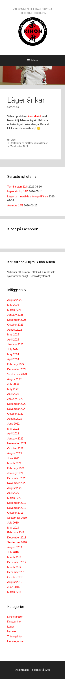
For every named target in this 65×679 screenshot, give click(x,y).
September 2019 (17, 517)
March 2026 (14, 309)
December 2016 (16, 572)
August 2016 (14, 581)
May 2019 (13, 527)
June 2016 (13, 586)
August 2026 (14, 299)
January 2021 (15, 473)
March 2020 (14, 497)
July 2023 (13, 383)
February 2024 (15, 364)
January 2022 (15, 438)
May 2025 (13, 334)
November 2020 (16, 482)
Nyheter (12, 631)
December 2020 (16, 478)
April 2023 (13, 393)
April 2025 (13, 339)
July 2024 (13, 349)
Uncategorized (15, 641)
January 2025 (15, 344)
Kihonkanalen (15, 616)
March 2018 (14, 557)
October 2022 (15, 413)
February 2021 (15, 468)
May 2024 (13, 354)
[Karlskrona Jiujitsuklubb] (32, 31)
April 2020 (13, 492)
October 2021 (15, 448)
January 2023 (15, 398)
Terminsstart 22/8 (17, 186)
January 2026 (15, 314)
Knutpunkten (14, 621)
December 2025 (16, 319)
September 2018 (17, 542)
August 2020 (14, 487)
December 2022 (16, 403)
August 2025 (14, 329)
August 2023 (14, 379)
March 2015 (14, 591)
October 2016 (15, 577)
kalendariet (34, 116)
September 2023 (17, 374)
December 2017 (16, 562)
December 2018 (16, 537)
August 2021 (14, 453)
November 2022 (16, 408)
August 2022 (14, 418)
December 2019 (16, 502)
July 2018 (13, 552)
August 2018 (14, 547)
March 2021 (14, 463)
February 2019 (15, 532)
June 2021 (13, 458)
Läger (13, 140)
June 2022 (13, 423)
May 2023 (13, 389)
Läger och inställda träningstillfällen (27, 196)
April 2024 (13, 359)
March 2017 (14, 567)
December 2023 (16, 369)
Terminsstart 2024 (19, 146)
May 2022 (13, 428)
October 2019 (15, 512)
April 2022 (13, 433)
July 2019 (13, 522)
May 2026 (13, 304)
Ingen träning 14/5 (17, 191)
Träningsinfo (14, 636)
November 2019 (16, 507)
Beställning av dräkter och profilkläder (28, 143)
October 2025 (15, 324)
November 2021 (16, 443)
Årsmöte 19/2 (15, 205)
